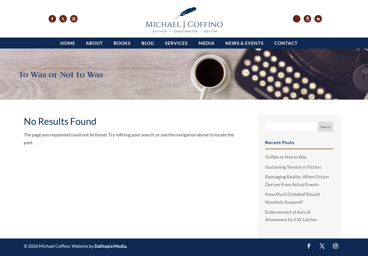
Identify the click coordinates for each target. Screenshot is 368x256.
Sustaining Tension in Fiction (293, 167)
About (94, 43)
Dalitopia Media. (110, 246)
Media (207, 43)
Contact (286, 43)
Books (122, 43)
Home (67, 43)
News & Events (244, 43)
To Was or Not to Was (286, 157)
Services (176, 43)
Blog (147, 43)
